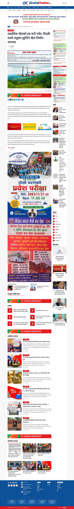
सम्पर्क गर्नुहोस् (59, 488)
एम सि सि (57, 240)
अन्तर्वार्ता (37, 10)
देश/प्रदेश (38, 486)
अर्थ (28, 10)
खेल (45, 10)
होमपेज (10, 10)
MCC (15, 7)
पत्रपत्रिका (48, 485)
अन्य (52, 10)
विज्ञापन (58, 486)
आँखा (38, 7)
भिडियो (49, 10)
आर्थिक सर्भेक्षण (49, 7)
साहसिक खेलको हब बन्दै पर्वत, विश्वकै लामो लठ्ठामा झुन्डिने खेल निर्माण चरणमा (29, 38)
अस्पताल (29, 7)
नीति (58, 489)
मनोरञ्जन (42, 10)
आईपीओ (34, 7)
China (11, 7)
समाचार (14, 10)
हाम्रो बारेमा (59, 485)
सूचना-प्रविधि (33, 10)
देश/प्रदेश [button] (24, 10)
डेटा (57, 490)
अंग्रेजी (64, 3)
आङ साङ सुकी (43, 7)
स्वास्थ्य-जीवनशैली (40, 489)
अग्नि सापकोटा (24, 7)
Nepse (19, 7)
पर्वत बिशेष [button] (18, 10)
